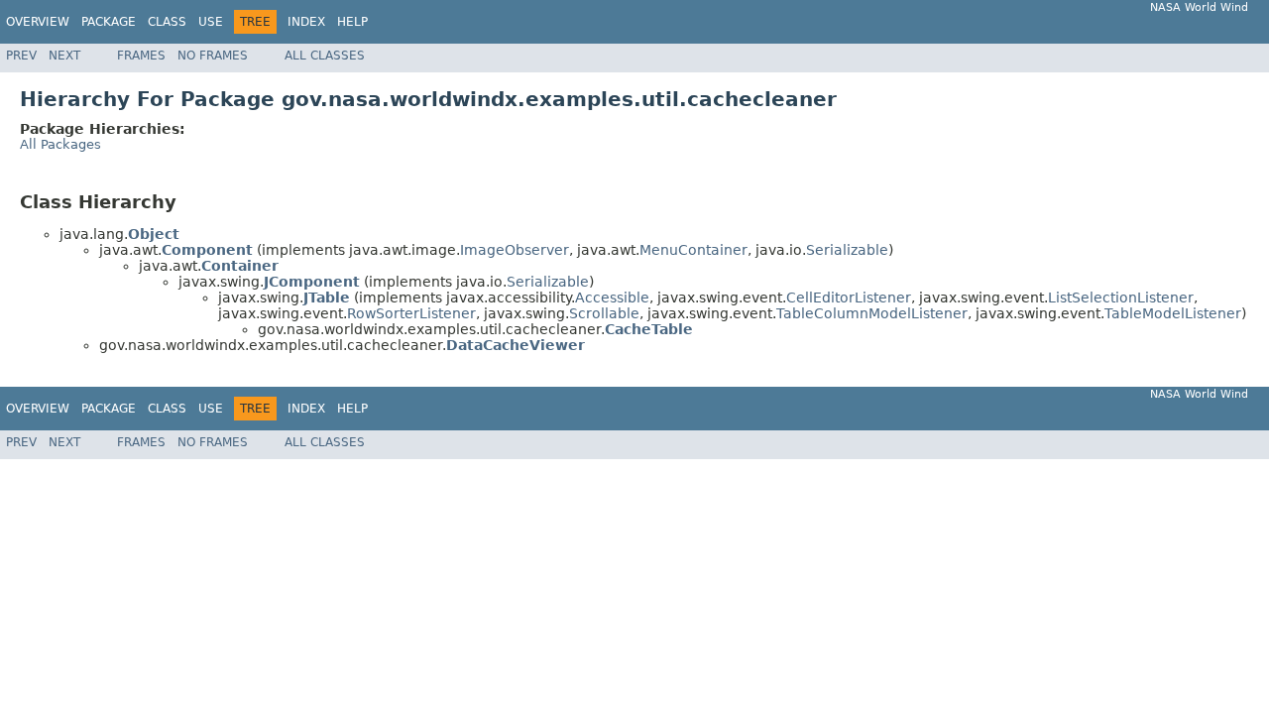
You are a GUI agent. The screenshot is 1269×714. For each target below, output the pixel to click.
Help (352, 22)
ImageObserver (514, 250)
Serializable (847, 250)
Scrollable (604, 313)
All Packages (60, 144)
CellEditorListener (848, 297)
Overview (37, 22)
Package (108, 22)
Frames (141, 55)
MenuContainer (693, 250)
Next (64, 55)
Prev (21, 55)
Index (306, 22)
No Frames (212, 55)
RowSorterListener (411, 313)
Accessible (612, 297)
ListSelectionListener (1121, 297)
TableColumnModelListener (872, 313)
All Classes (325, 55)
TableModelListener (1172, 313)
